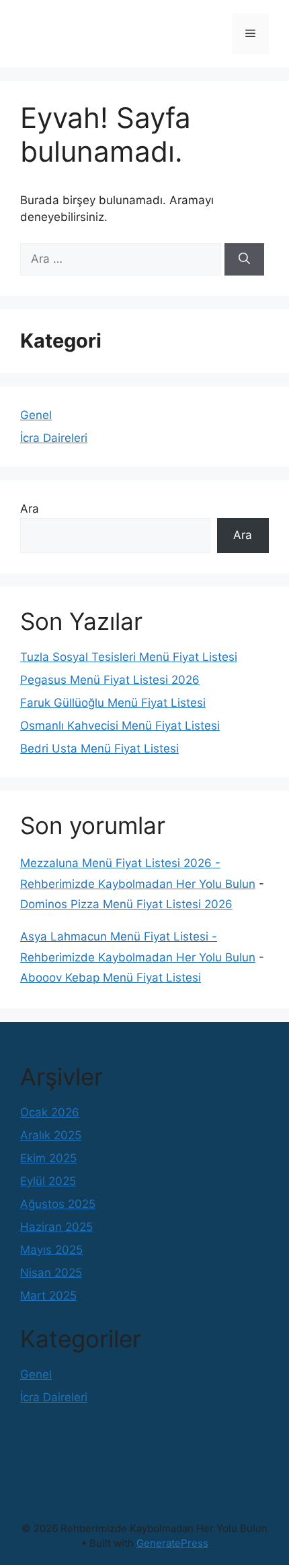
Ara (29, 508)
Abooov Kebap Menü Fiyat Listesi (110, 977)
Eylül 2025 (48, 1181)
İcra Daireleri (53, 438)
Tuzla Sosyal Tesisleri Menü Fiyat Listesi (128, 657)
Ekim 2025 (48, 1158)
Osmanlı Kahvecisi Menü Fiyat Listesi (120, 725)
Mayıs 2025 (51, 1249)
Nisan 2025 (51, 1272)
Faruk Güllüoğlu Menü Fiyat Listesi (113, 702)
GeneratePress (172, 1543)
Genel (36, 415)
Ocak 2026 (49, 1112)
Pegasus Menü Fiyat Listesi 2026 (110, 679)
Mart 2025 (48, 1295)
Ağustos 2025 (57, 1204)
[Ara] (244, 259)
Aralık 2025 (50, 1135)
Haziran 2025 (56, 1227)
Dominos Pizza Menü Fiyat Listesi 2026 (126, 904)
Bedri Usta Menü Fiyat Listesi (99, 748)
